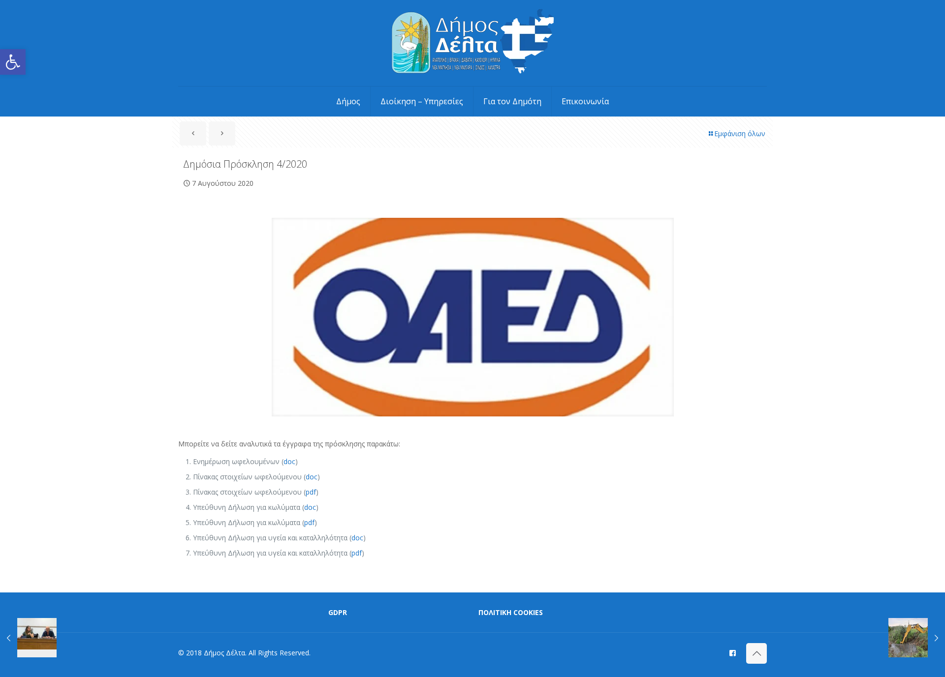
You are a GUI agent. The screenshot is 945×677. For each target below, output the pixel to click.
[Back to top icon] (756, 653)
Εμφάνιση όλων (739, 133)
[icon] (732, 652)
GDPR (337, 612)
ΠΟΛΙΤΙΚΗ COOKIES (510, 612)
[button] (13, 62)
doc (289, 461)
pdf (311, 492)
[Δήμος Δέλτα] (472, 43)
